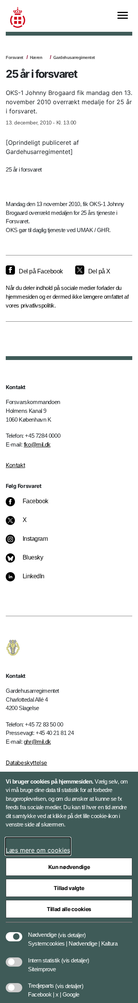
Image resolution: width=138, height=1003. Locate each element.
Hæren (36, 57)
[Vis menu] (122, 16)
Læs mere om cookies (38, 850)
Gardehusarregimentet (74, 57)
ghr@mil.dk (37, 741)
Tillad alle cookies (69, 909)
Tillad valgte (69, 888)
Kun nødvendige (69, 867)
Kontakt (15, 465)
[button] (72, 931)
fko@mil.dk (37, 444)
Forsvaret (14, 57)
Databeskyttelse (26, 762)
